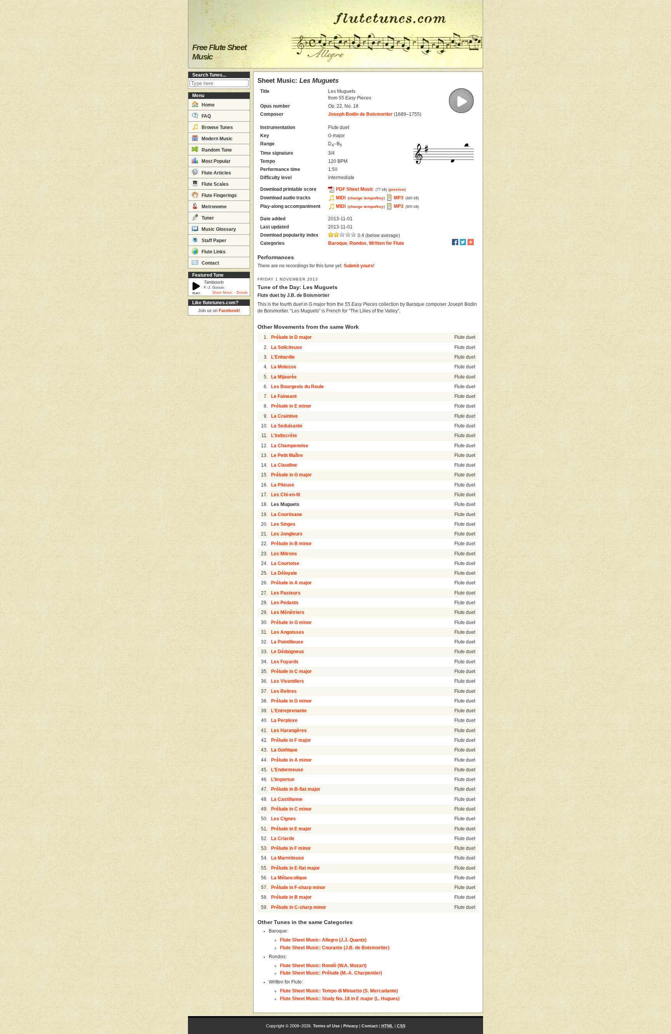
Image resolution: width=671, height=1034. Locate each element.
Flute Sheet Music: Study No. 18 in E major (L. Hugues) (340, 998)
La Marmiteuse (287, 858)
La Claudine (284, 465)
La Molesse (283, 366)
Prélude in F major (291, 740)
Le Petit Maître (287, 455)
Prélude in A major (291, 583)
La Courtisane (286, 514)
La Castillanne (286, 799)
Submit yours (358, 265)
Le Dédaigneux (287, 651)
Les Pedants (285, 602)
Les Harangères (289, 730)
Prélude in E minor (291, 406)
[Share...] (471, 242)
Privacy (350, 1026)
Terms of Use (326, 1026)
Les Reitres (284, 691)
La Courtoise (285, 563)
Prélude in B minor (291, 543)
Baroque (337, 243)
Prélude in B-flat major (295, 789)
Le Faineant (284, 396)
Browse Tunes (216, 127)
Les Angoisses (287, 632)
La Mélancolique (289, 877)
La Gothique (284, 750)
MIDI (341, 197)
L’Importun (282, 779)
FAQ (205, 116)
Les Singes (283, 524)
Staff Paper (213, 240)
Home (207, 105)
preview (397, 189)
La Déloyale (284, 573)
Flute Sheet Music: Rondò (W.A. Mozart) (323, 965)
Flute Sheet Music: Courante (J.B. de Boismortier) (334, 947)
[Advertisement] (219, 435)
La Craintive (284, 416)
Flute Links (213, 251)
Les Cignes (283, 818)
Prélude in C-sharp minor (298, 907)
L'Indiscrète (284, 435)
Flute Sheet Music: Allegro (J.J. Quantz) (323, 940)
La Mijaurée (284, 377)
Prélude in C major (291, 671)
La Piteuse (282, 485)
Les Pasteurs (286, 593)
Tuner (207, 218)
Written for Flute (386, 243)
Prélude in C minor (291, 809)
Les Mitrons (284, 553)
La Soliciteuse (286, 347)
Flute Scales (214, 184)
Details (242, 293)
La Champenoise (289, 445)
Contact (209, 263)
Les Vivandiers (287, 681)
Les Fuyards (285, 661)
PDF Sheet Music (355, 189)
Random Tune (216, 150)
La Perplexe (284, 720)
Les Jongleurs (286, 534)
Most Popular (215, 161)
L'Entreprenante (289, 710)
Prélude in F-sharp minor (298, 887)
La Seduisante (286, 426)
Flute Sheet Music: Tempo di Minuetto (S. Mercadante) (339, 991)
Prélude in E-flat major (295, 868)
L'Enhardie (283, 357)
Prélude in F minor (291, 848)
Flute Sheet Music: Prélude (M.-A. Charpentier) (331, 973)
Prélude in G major (291, 475)
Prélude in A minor (291, 760)
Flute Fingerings (218, 195)
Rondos (358, 243)
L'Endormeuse (287, 769)
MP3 (398, 197)
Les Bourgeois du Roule (297, 386)
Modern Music (216, 138)
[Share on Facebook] (455, 242)
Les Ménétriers (287, 612)
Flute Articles (215, 173)
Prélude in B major (291, 897)
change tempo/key (366, 198)
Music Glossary (218, 229)
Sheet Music (222, 293)
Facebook (229, 310)
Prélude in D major (291, 337)
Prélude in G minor (291, 622)
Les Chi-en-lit (285, 494)
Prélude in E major (291, 829)
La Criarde (282, 838)
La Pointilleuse (287, 642)
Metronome (213, 206)
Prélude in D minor (291, 701)
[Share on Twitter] (463, 242)
